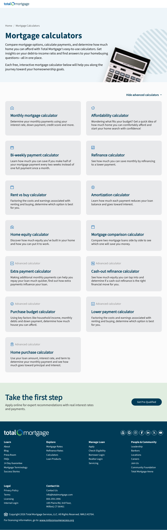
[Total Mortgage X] (154, 432)
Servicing (93, 463)
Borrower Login (97, 455)
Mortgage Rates (54, 446)
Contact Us (52, 490)
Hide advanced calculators (144, 95)
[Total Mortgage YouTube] (160, 432)
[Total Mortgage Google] (129, 432)
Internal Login (11, 503)
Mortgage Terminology (15, 467)
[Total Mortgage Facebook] (141, 432)
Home (8, 26)
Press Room (10, 455)
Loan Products (53, 459)
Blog (6, 450)
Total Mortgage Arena (142, 471)
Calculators (52, 455)
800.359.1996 (53, 499)
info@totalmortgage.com (59, 494)
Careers (135, 459)
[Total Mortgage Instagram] (135, 432)
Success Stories (12, 471)
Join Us (135, 463)
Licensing (9, 499)
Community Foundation (143, 467)
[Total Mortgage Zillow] (123, 432)
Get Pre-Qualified (146, 402)
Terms (7, 494)
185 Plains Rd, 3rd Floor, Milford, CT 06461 (58, 504)
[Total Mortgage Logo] (26, 432)
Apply (91, 446)
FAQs (6, 459)
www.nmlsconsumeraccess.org (56, 520)
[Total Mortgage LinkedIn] (148, 432)
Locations (136, 455)
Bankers (135, 450)
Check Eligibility (97, 450)
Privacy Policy (11, 490)
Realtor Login (96, 459)
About (7, 446)
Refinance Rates (54, 450)
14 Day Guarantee (13, 463)
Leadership (137, 446)
